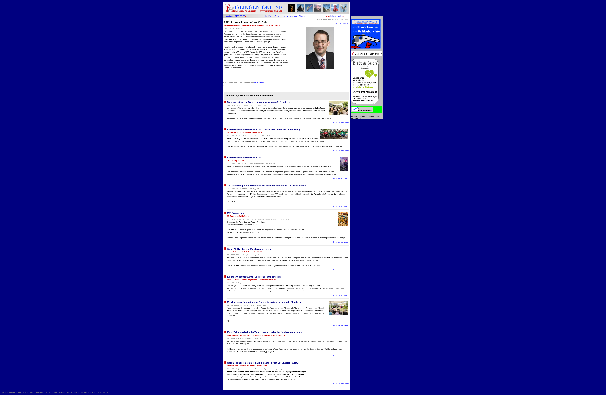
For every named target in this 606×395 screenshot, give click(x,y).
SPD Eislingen (259, 82)
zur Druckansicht (341, 23)
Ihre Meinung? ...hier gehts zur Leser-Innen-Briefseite (285, 16)
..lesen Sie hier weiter (340, 123)
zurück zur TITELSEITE (235, 16)
